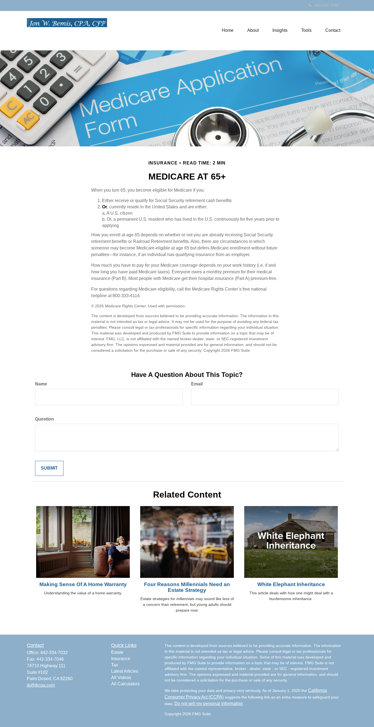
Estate (117, 652)
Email (197, 384)
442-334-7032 (326, 5)
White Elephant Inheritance (291, 584)
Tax (114, 665)
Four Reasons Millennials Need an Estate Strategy (187, 587)
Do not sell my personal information (208, 703)
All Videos (121, 677)
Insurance (120, 658)
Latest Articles (124, 671)
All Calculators (125, 683)
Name (41, 384)
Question (44, 419)
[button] (253, 30)
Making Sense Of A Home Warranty (83, 584)
